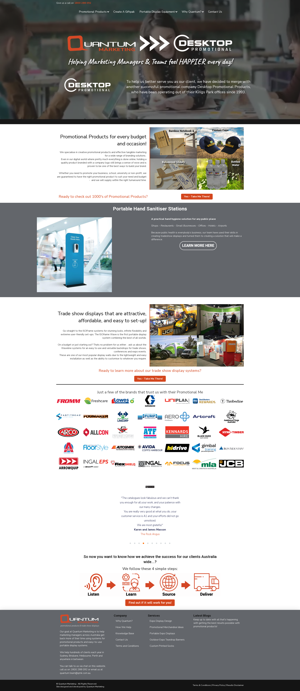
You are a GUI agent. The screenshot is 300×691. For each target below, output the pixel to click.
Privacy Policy (218, 680)
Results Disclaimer (235, 680)
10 (169, 538)
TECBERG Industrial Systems (150, 520)
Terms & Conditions (202, 680)
